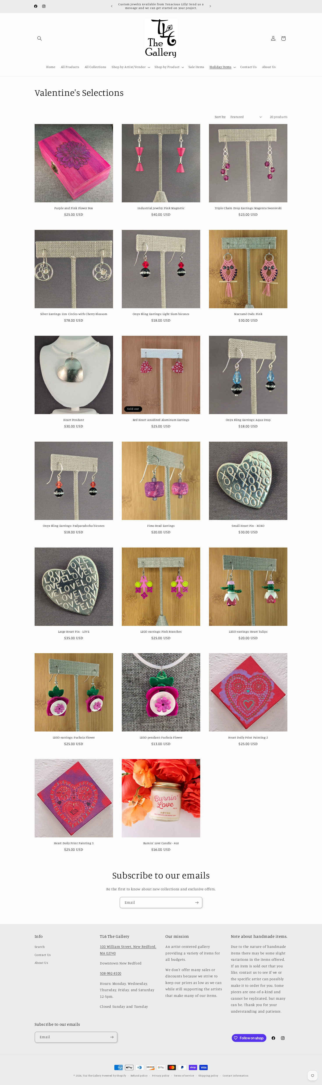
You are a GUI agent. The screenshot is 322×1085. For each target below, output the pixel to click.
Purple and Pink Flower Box (73, 208)
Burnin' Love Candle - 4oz (161, 843)
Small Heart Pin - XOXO (248, 525)
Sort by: (220, 117)
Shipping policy (208, 1075)
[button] (40, 38)
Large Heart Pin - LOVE (74, 631)
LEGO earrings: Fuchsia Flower (74, 737)
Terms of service (184, 1075)
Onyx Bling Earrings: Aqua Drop (248, 420)
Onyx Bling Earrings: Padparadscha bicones (74, 525)
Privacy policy (160, 1075)
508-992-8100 (110, 973)
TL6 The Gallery (92, 1075)
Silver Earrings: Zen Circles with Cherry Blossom (73, 314)
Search (40, 946)
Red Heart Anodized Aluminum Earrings (161, 420)
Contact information (235, 1075)
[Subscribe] (197, 902)
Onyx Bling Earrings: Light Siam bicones (161, 314)
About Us (41, 962)
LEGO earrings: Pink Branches (161, 631)
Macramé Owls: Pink (248, 314)
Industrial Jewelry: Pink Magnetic (161, 208)
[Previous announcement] (112, 6)
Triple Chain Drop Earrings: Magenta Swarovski (248, 208)
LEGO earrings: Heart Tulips (248, 631)
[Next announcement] (210, 6)
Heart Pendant (73, 420)
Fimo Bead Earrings (161, 525)
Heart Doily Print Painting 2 (248, 737)
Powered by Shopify (114, 1075)
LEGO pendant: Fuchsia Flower (161, 737)
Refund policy (139, 1075)
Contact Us (43, 955)
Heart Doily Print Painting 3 (74, 843)
